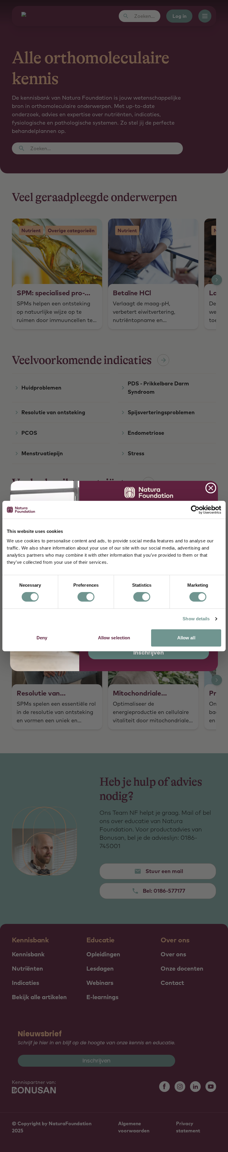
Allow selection (114, 637)
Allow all (186, 637)
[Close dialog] (211, 488)
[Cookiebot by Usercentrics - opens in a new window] (195, 509)
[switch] (85, 597)
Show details (196, 618)
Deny (42, 637)
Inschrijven (148, 652)
